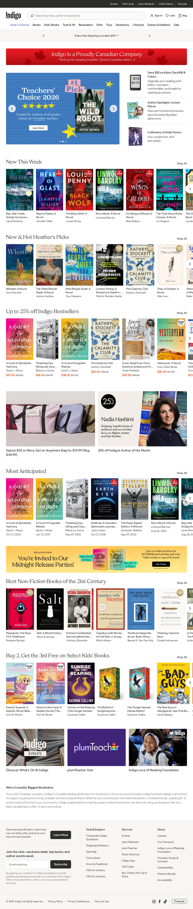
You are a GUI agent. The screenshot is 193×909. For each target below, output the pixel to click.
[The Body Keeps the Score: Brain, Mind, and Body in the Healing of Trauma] (140, 609)
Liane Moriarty (14, 221)
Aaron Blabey (165, 714)
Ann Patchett (13, 292)
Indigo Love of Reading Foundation (170, 849)
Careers (162, 835)
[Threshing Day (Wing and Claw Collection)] (47, 339)
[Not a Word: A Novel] (109, 189)
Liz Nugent (162, 221)
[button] (20, 26)
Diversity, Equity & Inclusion (167, 859)
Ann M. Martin (14, 714)
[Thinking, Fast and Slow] (171, 609)
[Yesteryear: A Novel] (171, 339)
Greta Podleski (130, 370)
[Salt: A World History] (50, 609)
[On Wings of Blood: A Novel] (140, 189)
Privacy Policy (55, 901)
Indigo (18, 901)
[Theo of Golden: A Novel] (170, 265)
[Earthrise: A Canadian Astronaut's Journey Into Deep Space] (104, 499)
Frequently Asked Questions (96, 837)
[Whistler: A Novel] (19, 265)
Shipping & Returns (97, 845)
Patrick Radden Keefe (109, 296)
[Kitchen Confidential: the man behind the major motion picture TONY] (79, 609)
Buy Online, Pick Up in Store (134, 874)
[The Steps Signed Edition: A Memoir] (135, 499)
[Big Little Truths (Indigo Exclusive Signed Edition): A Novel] (19, 189)
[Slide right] (113, 108)
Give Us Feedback (97, 864)
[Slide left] (12, 108)
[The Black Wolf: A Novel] (79, 189)
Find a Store (93, 858)
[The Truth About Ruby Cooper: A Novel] (169, 189)
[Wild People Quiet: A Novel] (79, 265)
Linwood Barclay (105, 217)
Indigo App (128, 860)
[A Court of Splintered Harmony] (19, 339)
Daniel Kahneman (167, 640)
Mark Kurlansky (46, 636)
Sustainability (165, 867)
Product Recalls (166, 873)
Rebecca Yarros (45, 370)
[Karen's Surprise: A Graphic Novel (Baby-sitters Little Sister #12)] (20, 683)
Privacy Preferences (78, 901)
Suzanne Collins (76, 714)
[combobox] (88, 16)
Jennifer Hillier (44, 221)
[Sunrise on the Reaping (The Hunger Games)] (81, 683)
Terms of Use (101, 901)
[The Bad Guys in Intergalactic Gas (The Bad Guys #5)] (173, 683)
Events (114, 3)
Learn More (60, 835)
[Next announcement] (149, 35)
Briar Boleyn (133, 221)
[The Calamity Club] (140, 265)
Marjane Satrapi (15, 640)
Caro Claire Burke (167, 367)
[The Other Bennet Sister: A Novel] (49, 265)
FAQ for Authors (95, 870)
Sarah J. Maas (14, 370)
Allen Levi (162, 296)
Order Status (166, 3)
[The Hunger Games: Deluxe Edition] (140, 683)
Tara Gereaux (73, 296)
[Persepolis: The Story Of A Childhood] (20, 609)
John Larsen (98, 530)
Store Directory (131, 854)
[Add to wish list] (29, 206)
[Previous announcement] (43, 35)
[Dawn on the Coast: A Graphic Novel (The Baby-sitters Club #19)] (50, 683)
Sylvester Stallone (131, 530)
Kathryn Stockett (136, 292)
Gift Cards (128, 3)
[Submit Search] (32, 16)
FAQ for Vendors (95, 876)
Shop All (182, 163)
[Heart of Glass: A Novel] (49, 189)
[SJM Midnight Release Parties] (96, 559)
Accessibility (164, 880)
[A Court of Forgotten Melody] (74, 339)
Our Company (165, 842)
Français (182, 3)
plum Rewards (146, 3)
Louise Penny (73, 221)
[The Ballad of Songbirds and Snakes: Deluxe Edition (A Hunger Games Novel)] (110, 683)
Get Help (91, 851)
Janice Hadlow (45, 296)
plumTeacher (129, 848)
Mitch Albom (103, 640)
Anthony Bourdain (76, 640)
